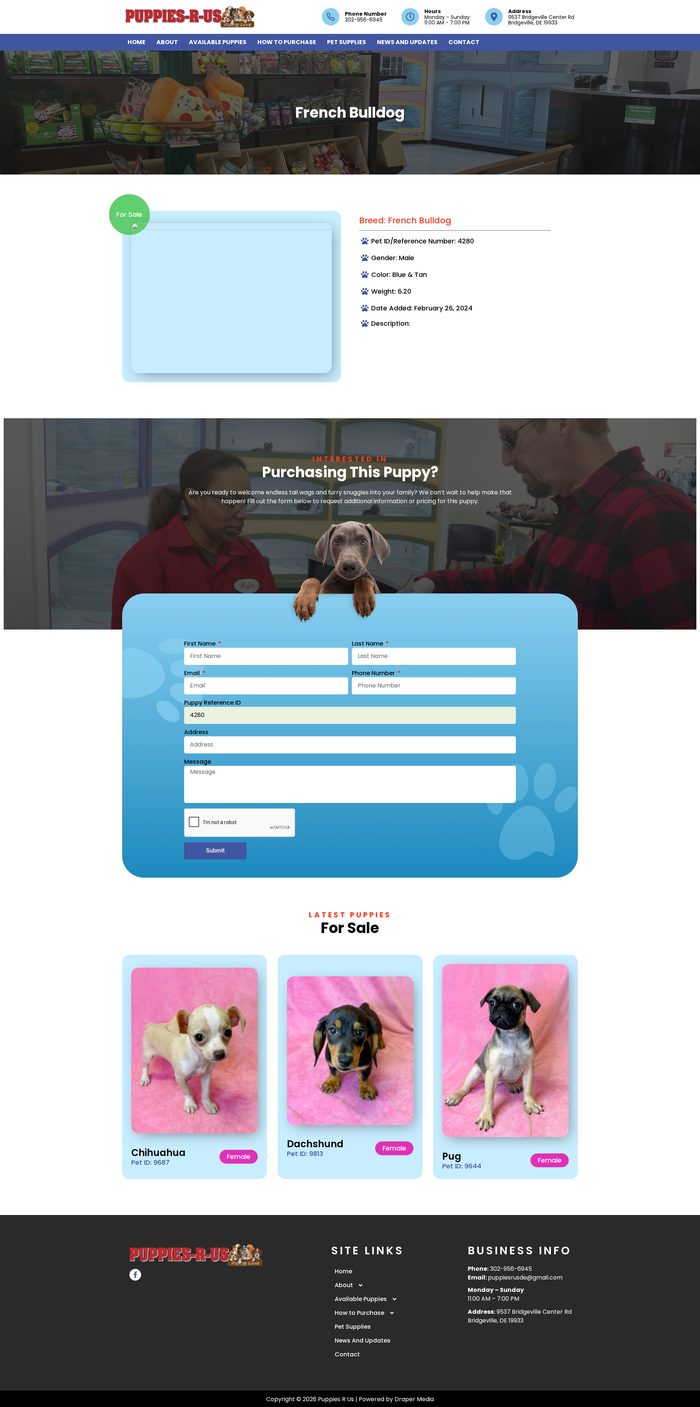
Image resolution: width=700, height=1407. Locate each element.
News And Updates (407, 42)
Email (192, 673)
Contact (463, 42)
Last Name (368, 644)
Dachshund (315, 1144)
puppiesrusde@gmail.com (525, 1277)
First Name (200, 644)
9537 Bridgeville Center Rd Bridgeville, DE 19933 (520, 1316)
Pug (451, 1156)
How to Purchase (286, 42)
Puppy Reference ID (212, 703)
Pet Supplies (346, 42)
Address (519, 11)
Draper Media (414, 1399)
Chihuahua (158, 1152)
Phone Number (366, 13)
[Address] (494, 17)
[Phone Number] (330, 17)
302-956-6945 (511, 1269)
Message (197, 762)
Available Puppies (217, 42)
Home (136, 42)
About (167, 42)
